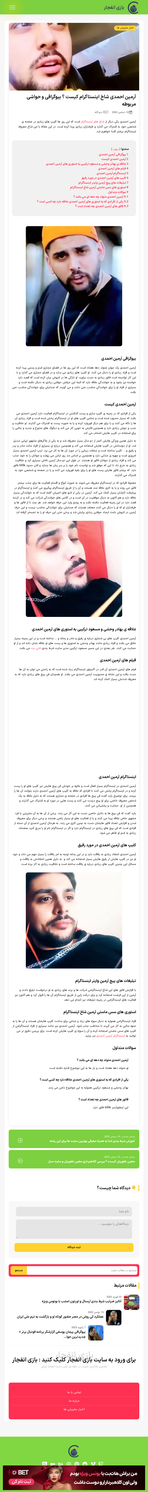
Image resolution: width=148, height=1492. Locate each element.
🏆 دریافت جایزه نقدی (74, 760)
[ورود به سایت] (74, 732)
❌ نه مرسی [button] (74, 770)
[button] (74, 746)
